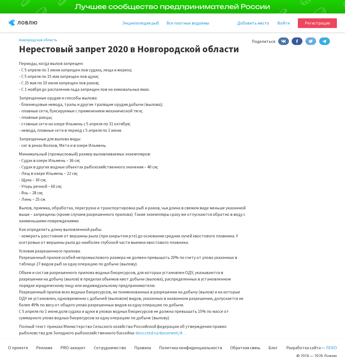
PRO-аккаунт (73, 347)
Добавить (253, 23)
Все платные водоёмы (188, 23)
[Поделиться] (283, 41)
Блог (273, 347)
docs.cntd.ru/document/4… (161, 332)
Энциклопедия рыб (140, 23)
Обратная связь (245, 347)
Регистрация (317, 23)
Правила (142, 347)
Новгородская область (38, 39)
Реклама (44, 347)
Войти (283, 23)
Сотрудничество (110, 347)
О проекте (18, 347)
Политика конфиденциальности (190, 347)
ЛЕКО (331, 347)
